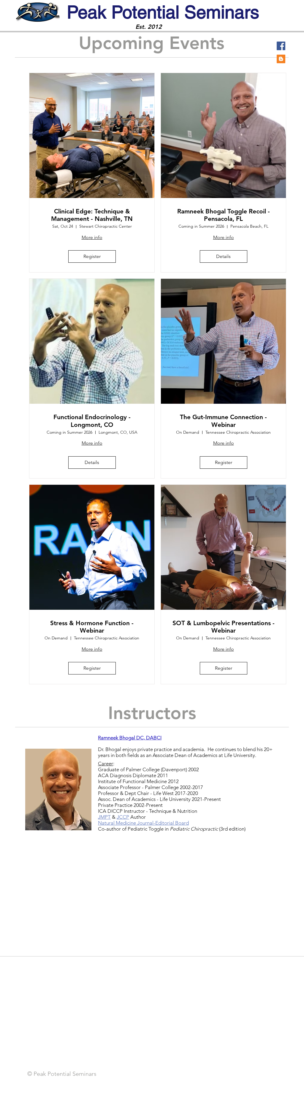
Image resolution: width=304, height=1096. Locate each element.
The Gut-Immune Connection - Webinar (223, 420)
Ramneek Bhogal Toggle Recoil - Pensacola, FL (223, 215)
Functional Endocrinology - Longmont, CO (92, 420)
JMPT (104, 817)
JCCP (123, 817)
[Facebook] (281, 46)
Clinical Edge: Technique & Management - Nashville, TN (92, 215)
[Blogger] (281, 59)
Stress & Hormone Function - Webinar (92, 626)
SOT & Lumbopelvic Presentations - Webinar (223, 626)
